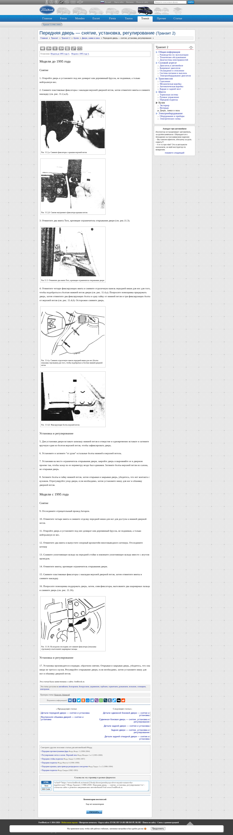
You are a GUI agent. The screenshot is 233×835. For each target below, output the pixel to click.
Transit (145, 18)
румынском (123, 686)
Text (46, 786)
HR (127, 822)
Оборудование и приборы (172, 116)
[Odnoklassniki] (83, 700)
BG (114, 822)
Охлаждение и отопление (172, 70)
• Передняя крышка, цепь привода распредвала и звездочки (77, 766)
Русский (108, 2)
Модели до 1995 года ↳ (60, 54)
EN (111, 822)
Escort (96, 18)
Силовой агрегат (168, 62)
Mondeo (80, 18)
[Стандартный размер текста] (55, 48)
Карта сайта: (104, 822)
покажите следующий (174, 153)
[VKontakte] (70, 700)
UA (121, 822)
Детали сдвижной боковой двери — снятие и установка (126, 714)
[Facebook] (74, 700)
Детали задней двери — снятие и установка (126, 726)
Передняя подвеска (169, 100)
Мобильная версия (69, 822)
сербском (104, 686)
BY (117, 822)
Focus (63, 18)
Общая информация (169, 52)
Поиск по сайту (142, 2)
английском (63, 686)
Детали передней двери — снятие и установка (65, 713)
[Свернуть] (191, 48)
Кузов (162, 102)
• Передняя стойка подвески (63, 759)
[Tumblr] (110, 700)
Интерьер (164, 108)
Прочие (161, 18)
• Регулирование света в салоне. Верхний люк (72, 755)
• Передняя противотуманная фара (65, 751)
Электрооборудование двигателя (175, 76)
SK (136, 822)
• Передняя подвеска (60, 763)
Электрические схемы (170, 119)
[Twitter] (79, 700)
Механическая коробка (170, 84)
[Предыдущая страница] (42, 48)
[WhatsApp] (101, 700)
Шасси (162, 92)
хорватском (113, 686)
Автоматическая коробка (171, 86)
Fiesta (112, 18)
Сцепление (165, 81)
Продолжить (158, 828)
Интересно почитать (88, 822)
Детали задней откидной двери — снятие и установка (127, 737)
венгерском (44, 689)
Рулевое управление (169, 97)
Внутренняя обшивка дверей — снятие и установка (62, 718)
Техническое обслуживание (173, 57)
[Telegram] (92, 700)
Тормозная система (169, 95)
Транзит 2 (52, 25)
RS (124, 822)
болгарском (73, 686)
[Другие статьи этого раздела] (67, 48)
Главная (47, 18)
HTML (46, 782)
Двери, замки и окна (170, 110)
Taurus (129, 18)
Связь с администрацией (168, 822)
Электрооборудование (171, 113)
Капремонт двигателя (170, 68)
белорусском (84, 686)
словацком (141, 686)
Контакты (129, 2)
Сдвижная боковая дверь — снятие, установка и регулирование (124, 720)
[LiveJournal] (105, 700)
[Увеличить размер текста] (61, 48)
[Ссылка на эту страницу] (73, 48)
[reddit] (123, 700)
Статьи (178, 18)
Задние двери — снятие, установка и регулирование (130, 731)
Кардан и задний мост (170, 89)
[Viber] (96, 700)
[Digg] (119, 700)
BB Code (46, 789)
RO (130, 822)
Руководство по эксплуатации (174, 55)
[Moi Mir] (88, 700)
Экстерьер (164, 105)
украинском (94, 686)
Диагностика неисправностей (174, 60)
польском (132, 686)
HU (139, 822)
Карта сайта (118, 2)
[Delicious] (114, 700)
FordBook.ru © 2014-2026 (49, 822)
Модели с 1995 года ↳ (80, 54)
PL (134, 822)
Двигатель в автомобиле (171, 65)
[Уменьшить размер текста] (48, 48)
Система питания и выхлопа (173, 73)
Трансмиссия (166, 78)
